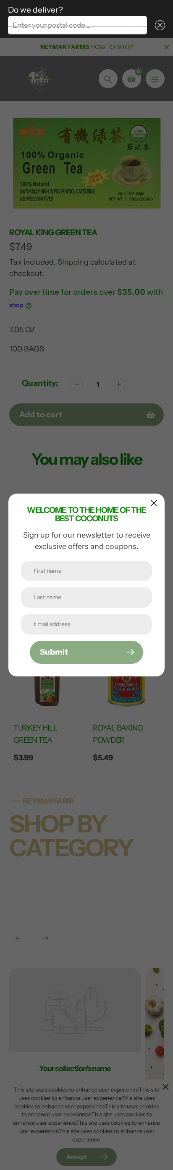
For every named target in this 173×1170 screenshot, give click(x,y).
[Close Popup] (154, 503)
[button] (158, 25)
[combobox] (77, 25)
